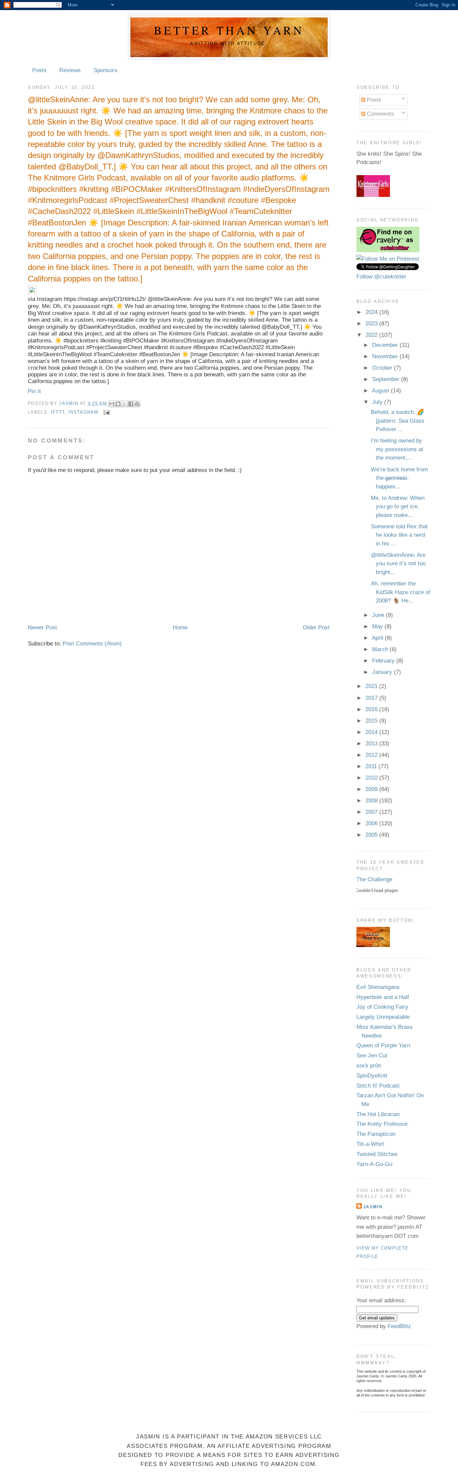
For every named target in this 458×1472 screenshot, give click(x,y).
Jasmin (69, 403)
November (386, 356)
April (378, 638)
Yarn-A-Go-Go (374, 1164)
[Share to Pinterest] (137, 404)
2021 (372, 686)
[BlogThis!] (118, 404)
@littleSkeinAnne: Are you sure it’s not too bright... (398, 563)
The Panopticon (375, 1134)
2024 (372, 312)
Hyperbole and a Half (382, 997)
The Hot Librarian (378, 1114)
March (381, 649)
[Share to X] (124, 404)
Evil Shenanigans (378, 987)
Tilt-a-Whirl (370, 1144)
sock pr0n (368, 1065)
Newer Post (42, 627)
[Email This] (111, 404)
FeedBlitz (399, 1326)
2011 (372, 766)
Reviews (70, 70)
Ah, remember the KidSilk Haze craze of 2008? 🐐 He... (400, 592)
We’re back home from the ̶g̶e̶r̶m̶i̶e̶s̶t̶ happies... (399, 478)
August (381, 390)
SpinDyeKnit (371, 1075)
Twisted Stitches (377, 1154)
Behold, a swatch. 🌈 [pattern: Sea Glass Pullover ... (397, 420)
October (383, 368)
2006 (372, 823)
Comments (379, 114)
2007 (372, 812)
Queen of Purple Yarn (383, 1045)
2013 (372, 743)
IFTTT (58, 412)
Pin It (34, 391)
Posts (39, 70)
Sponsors (105, 70)
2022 (372, 335)
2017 (372, 698)
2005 (372, 835)
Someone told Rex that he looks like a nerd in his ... (399, 535)
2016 (372, 709)
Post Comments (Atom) (92, 643)
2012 (372, 755)
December (386, 345)
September (386, 379)
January (383, 672)
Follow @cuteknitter (381, 276)
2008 (372, 800)
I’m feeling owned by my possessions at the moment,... (397, 449)
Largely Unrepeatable (383, 1017)
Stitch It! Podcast (378, 1086)
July (378, 402)
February (384, 661)
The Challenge (374, 879)
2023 (372, 323)
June (379, 615)
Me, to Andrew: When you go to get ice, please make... (397, 506)
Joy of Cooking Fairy (382, 1007)
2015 (372, 721)
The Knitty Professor (382, 1124)
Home (180, 627)
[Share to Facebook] (130, 404)
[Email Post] (105, 412)
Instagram (83, 412)
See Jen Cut (371, 1055)
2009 (372, 789)
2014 (372, 732)
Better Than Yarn (229, 30)
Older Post (316, 627)
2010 (372, 778)
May (378, 626)
